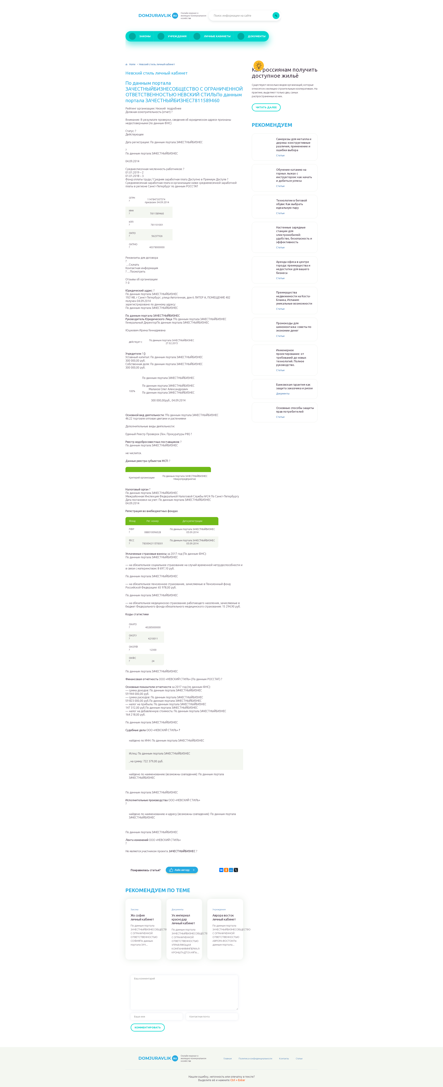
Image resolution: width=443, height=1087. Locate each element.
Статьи (280, 155)
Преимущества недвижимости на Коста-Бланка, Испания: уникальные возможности (294, 298)
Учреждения (177, 36)
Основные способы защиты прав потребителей (295, 409)
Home (132, 64)
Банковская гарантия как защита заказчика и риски (294, 386)
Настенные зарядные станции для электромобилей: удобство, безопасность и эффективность (294, 235)
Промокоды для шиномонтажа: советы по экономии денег (293, 326)
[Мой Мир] (231, 870)
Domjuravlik (157, 15)
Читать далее (266, 107)
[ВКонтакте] (221, 870)
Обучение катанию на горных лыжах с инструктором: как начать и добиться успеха (294, 175)
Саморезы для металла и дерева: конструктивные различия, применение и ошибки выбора (293, 144)
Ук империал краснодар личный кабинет (183, 919)
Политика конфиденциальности (255, 1058)
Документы (256, 36)
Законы (145, 36)
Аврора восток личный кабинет (224, 917)
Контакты (284, 1058)
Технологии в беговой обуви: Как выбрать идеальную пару (291, 204)
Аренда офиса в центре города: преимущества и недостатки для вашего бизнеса (293, 267)
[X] (236, 870)
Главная (228, 1058)
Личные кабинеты (217, 36)
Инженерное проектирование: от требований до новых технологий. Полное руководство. (291, 357)
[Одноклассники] (226, 870)
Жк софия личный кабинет (142, 917)
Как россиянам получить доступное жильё (284, 73)
